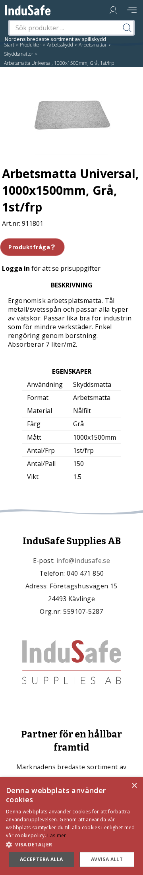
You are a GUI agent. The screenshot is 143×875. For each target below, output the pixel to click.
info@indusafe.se (83, 560)
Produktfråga (29, 247)
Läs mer (56, 835)
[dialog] (71, 826)
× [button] (134, 786)
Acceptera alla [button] (41, 859)
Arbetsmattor (93, 44)
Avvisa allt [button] (107, 859)
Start (9, 44)
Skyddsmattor (18, 53)
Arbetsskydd (60, 44)
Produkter (30, 44)
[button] (71, 844)
